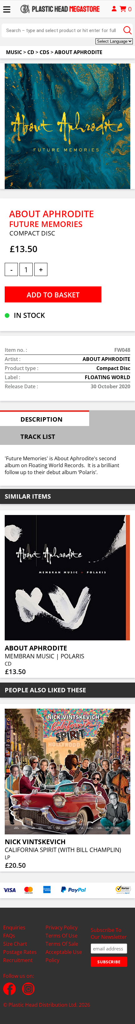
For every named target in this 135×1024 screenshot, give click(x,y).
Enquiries (14, 927)
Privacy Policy (62, 927)
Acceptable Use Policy (64, 956)
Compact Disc (113, 368)
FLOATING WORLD (107, 377)
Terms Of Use (62, 935)
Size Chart (15, 943)
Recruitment (18, 960)
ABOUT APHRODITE (78, 52)
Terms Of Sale (62, 943)
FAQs (9, 935)
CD (30, 52)
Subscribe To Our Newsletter (109, 933)
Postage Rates (20, 952)
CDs (44, 52)
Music (14, 52)
